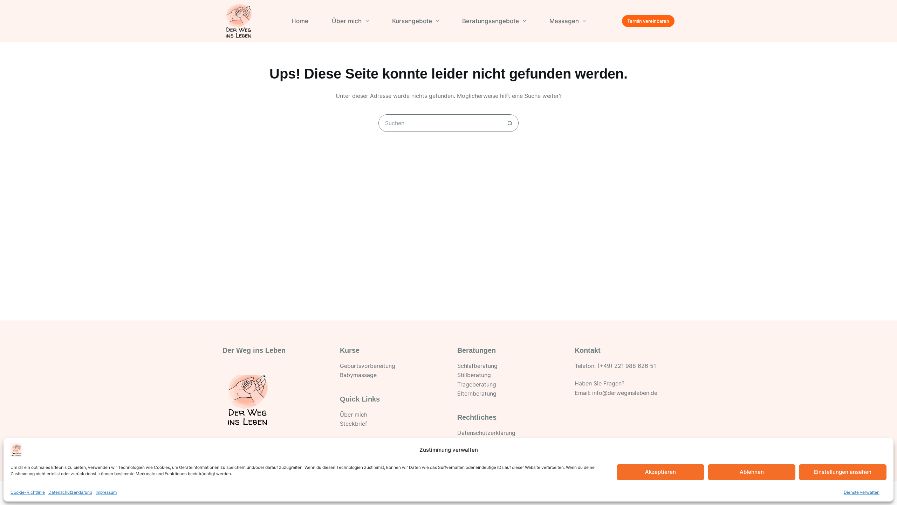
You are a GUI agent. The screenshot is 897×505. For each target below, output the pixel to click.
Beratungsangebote (490, 21)
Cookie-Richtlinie (28, 492)
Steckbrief (353, 423)
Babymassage (358, 374)
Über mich (347, 21)
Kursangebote (412, 21)
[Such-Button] (509, 123)
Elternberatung (477, 393)
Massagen (564, 21)
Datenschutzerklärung (70, 492)
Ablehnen (752, 472)
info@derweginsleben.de (624, 392)
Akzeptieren (660, 472)
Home (300, 21)
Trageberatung (476, 384)
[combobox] (440, 123)
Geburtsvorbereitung (367, 365)
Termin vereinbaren (648, 21)
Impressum (106, 492)
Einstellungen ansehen (842, 472)
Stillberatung (474, 374)
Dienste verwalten (861, 492)
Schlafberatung (477, 365)
